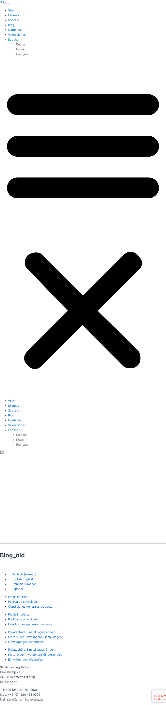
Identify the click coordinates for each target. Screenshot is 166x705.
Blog (11, 25)
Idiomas (13, 15)
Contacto (14, 30)
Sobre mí (14, 20)
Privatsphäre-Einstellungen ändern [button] (32, 632)
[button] (83, 227)
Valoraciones (17, 35)
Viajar (12, 10)
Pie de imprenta (18, 597)
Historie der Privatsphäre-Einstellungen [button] (35, 637)
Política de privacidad (22, 602)
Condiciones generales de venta (30, 606)
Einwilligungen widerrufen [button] (25, 642)
